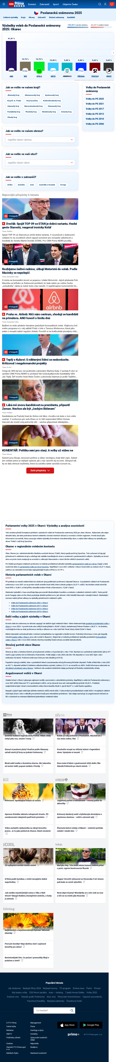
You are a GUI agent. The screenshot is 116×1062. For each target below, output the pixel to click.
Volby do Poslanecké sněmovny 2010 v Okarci (29, 611)
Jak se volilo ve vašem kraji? (23, 87)
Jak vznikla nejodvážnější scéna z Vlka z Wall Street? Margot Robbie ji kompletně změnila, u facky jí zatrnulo (28, 896)
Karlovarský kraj (52, 95)
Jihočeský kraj (13, 95)
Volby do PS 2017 (95, 108)
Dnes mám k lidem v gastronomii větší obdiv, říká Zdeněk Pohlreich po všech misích (78, 764)
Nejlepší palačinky (55, 1001)
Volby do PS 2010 (95, 118)
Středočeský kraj (49, 112)
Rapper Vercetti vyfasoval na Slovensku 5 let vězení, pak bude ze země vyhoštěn (80, 880)
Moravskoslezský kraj (33, 106)
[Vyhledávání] (99, 4)
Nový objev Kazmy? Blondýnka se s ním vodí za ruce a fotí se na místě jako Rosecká (80, 894)
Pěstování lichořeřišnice (69, 997)
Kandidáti (71, 17)
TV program (65, 988)
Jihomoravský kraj (32, 95)
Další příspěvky (39, 470)
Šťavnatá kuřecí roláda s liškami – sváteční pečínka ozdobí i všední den (80, 829)
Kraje (23, 17)
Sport (56, 5)
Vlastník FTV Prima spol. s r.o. (16, 1048)
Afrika (9, 185)
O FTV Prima (11, 1023)
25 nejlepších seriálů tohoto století (20, 865)
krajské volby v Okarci (20, 637)
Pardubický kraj (13, 112)
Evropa (63, 185)
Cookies (9, 1043)
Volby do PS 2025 (95, 98)
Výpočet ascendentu (92, 997)
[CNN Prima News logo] (16, 4)
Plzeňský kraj (30, 112)
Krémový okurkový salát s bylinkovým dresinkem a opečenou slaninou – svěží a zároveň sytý (79, 815)
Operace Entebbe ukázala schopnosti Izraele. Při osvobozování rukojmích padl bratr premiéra (26, 815)
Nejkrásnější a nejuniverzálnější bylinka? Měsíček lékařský (27, 931)
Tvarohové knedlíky (36, 1001)
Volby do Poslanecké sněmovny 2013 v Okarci (29, 609)
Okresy (32, 17)
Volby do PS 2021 (95, 103)
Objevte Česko (70, 5)
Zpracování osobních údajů (38, 1038)
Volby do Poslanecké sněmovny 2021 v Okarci (29, 603)
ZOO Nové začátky (38, 992)
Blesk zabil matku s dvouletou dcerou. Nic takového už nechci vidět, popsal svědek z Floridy (28, 764)
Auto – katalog (56, 992)
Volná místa (11, 1026)
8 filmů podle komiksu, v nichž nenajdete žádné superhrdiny (26, 880)
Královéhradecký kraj (52, 101)
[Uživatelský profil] (105, 4)
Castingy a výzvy (36, 1030)
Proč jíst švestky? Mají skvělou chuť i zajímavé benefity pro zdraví (25, 945)
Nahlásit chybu (12, 1053)
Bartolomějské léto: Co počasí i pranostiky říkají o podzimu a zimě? (27, 959)
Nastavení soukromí (38, 1053)
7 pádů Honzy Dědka (74, 992)
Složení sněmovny (56, 17)
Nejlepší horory (50, 988)
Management (35, 1023)
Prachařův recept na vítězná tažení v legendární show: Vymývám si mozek (78, 750)
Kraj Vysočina (32, 101)
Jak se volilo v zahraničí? (21, 177)
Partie (89, 988)
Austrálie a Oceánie (47, 185)
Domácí (32, 5)
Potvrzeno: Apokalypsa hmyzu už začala (23, 800)
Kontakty (33, 1034)
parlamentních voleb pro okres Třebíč (87, 564)
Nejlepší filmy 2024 (32, 988)
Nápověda (34, 1043)
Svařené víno (13, 997)
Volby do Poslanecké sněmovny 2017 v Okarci (29, 606)
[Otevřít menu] (3, 4)
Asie (32, 185)
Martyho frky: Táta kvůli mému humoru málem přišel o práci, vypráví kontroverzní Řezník (80, 866)
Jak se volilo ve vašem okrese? (24, 131)
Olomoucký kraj (54, 106)
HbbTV (9, 1034)
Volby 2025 (91, 992)
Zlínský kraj (12, 117)
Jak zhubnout (14, 988)
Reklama (9, 1030)
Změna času (78, 988)
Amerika (21, 185)
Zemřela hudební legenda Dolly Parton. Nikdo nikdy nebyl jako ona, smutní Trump (28, 737)
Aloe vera (51, 997)
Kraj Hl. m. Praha (14, 101)
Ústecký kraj (66, 112)
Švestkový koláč (74, 1001)
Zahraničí (44, 5)
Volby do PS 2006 (95, 124)
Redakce (33, 1047)
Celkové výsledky (10, 17)
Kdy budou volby (19, 992)
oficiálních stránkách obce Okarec (19, 668)
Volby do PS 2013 (95, 114)
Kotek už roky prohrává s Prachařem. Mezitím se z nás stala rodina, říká (79, 737)
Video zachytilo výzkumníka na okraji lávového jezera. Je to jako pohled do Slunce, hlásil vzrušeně (28, 829)
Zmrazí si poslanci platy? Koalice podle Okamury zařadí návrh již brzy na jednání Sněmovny (26, 750)
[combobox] (39, 139)
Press (32, 1026)
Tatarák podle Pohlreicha (33, 997)
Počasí (97, 988)
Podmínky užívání (13, 1037)
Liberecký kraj (13, 106)
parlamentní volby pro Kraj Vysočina (34, 567)
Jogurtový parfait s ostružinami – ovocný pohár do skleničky (79, 802)
